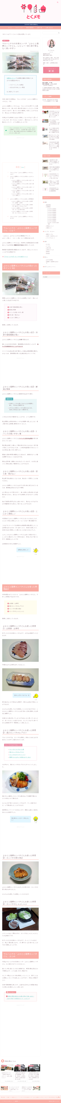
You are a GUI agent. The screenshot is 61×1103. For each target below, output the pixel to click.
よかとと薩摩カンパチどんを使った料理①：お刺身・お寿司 (23, 202)
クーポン (48, 246)
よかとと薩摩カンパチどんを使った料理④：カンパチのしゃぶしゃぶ (23, 212)
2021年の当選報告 (52, 217)
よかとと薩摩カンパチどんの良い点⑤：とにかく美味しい (23, 194)
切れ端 (48, 253)
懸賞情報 (48, 205)
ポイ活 (48, 244)
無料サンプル (49, 234)
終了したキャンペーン (50, 266)
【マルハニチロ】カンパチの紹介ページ (16, 256)
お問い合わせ (49, 27)
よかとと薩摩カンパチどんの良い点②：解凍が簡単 (23, 184)
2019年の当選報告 (52, 221)
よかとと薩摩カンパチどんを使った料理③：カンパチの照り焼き (23, 208)
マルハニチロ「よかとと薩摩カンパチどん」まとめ (22, 217)
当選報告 (48, 206)
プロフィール (19, 27)
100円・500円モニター (52, 236)
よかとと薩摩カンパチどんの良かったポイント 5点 (22, 177)
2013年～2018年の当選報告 (53, 223)
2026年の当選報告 (52, 208)
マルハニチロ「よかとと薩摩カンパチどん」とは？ (22, 173)
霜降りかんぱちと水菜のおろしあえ (20, 757)
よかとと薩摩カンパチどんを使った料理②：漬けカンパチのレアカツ (23, 205)
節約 (45, 241)
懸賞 (45, 202)
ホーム (10, 27)
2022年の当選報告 (52, 215)
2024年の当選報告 (52, 212)
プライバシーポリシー (7, 1101)
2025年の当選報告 (52, 210)
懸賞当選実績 (29, 27)
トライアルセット (50, 238)
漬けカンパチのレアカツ (16, 752)
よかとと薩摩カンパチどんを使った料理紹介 (22, 199)
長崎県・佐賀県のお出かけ (52, 262)
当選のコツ (49, 227)
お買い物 (48, 248)
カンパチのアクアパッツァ (17, 754)
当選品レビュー (6, 40)
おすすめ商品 (49, 259)
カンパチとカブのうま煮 (16, 749)
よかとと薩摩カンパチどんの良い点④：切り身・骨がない (23, 191)
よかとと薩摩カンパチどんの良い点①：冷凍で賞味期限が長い (23, 181)
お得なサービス (50, 249)
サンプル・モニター (49, 231)
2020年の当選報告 (52, 219)
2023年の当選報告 (52, 214)
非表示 (22, 167)
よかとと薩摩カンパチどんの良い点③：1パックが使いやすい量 (23, 187)
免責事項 (16, 1101)
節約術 (48, 251)
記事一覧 (39, 27)
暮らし (46, 257)
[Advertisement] (20, 148)
